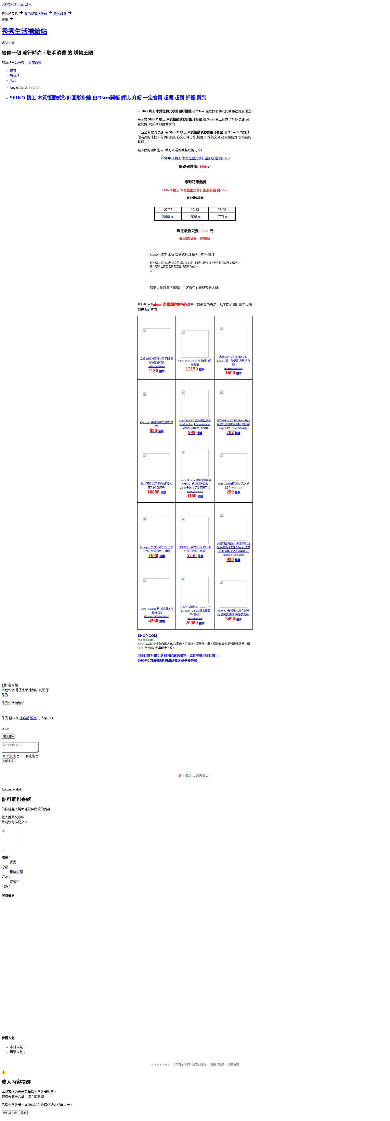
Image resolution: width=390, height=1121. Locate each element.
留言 (33, 718)
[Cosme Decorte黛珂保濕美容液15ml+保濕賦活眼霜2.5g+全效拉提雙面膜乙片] (195, 476)
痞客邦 (24, 718)
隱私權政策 (217, 1064)
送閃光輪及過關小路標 (233, 369)
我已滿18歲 (10, 1113)
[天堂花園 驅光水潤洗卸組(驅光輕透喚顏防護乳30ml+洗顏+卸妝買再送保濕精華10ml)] (233, 539)
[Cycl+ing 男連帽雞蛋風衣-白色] (156, 418)
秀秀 (5, 695)
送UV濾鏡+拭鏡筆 (194, 619)
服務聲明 (233, 1064)
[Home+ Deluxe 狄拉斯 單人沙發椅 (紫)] (156, 604)
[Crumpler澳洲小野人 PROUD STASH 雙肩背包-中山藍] (156, 543)
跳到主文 (8, 42)
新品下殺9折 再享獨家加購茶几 (156, 617)
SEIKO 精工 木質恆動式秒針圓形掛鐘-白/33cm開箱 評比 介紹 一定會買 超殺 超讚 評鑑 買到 (108, 97)
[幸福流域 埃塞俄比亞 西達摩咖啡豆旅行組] (156, 354)
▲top (5, 728)
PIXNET (164, 1064)
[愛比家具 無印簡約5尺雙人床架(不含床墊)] (156, 479)
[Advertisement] (195, 963)
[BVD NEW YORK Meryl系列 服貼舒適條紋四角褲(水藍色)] (233, 416)
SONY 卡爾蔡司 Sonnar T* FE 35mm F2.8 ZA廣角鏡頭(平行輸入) (195, 610)
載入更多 (8, 736)
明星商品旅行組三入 (195, 492)
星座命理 (34, 62)
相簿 (13, 71)
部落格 (15, 75)
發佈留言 (8, 761)
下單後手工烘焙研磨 (156, 367)
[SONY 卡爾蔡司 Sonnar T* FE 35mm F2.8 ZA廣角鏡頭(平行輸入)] (195, 603)
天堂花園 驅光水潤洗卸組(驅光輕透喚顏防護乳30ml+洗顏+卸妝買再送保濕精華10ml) (233, 547)
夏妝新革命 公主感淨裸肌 (233, 555)
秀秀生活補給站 (24, 31)
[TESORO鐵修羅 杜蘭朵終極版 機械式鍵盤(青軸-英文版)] (233, 606)
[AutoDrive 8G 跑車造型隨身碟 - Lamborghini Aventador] (195, 416)
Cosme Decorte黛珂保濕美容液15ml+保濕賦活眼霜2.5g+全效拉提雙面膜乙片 (195, 483)
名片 (13, 80)
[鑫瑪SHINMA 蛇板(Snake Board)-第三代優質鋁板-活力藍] (233, 353)
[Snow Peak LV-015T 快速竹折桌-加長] (195, 356)
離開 (23, 1113)
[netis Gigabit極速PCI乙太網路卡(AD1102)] (233, 479)
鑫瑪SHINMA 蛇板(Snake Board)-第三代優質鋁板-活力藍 (233, 360)
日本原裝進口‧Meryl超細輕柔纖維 (233, 428)
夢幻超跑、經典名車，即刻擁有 (195, 428)
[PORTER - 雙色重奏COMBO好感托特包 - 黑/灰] (195, 543)
